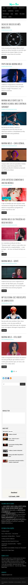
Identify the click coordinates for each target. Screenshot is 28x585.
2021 (21, 508)
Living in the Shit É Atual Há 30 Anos (10, 541)
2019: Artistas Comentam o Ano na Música (12, 181)
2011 (4, 506)
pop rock (18, 519)
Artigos (4, 11)
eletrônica (22, 512)
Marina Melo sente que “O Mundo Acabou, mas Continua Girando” (13, 103)
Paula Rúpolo (11, 582)
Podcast (9, 8)
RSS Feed (24, 582)
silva (11, 521)
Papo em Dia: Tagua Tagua (7, 550)
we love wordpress (17, 582)
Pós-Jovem (22, 14)
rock (8, 521)
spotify (14, 521)
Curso (10, 17)
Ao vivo (17, 11)
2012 (8, 506)
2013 (12, 506)
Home (3, 8)
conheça (5, 512)
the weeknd (18, 521)
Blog (12, 14)
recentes (5, 431)
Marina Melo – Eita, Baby (11, 336)
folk (16, 514)
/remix (16, 14)
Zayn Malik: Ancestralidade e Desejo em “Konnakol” (13, 547)
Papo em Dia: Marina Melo (11, 63)
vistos (11, 431)
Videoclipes (21, 8)
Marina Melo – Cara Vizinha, (12, 143)
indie (3, 516)
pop (13, 519)
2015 (20, 506)
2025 (13, 510)
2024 (10, 510)
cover (17, 512)
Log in (2, 583)
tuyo (12, 523)
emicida (3, 514)
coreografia (13, 512)
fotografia (20, 514)
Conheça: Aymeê (5, 531)
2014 (16, 506)
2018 (7, 508)
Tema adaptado (4, 582)
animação (21, 510)
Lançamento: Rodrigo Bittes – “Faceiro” (10, 536)
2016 (24, 506)
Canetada (15, 8)
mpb (14, 518)
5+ (2, 506)
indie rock (14, 516)
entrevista (10, 514)
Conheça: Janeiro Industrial (7, 538)
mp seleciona (19, 517)
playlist (9, 519)
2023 (7, 510)
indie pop (8, 516)
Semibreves (10, 11)
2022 (3, 510)
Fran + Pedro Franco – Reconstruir (9, 533)
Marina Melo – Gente (10, 261)
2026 (16, 510)
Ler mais (4, 57)
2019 (12, 508)
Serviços (4, 17)
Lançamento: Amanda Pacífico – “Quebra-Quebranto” (11, 544)
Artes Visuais (5, 14)
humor (24, 514)
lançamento (7, 517)
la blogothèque (21, 516)
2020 (16, 508)
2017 (3, 508)
